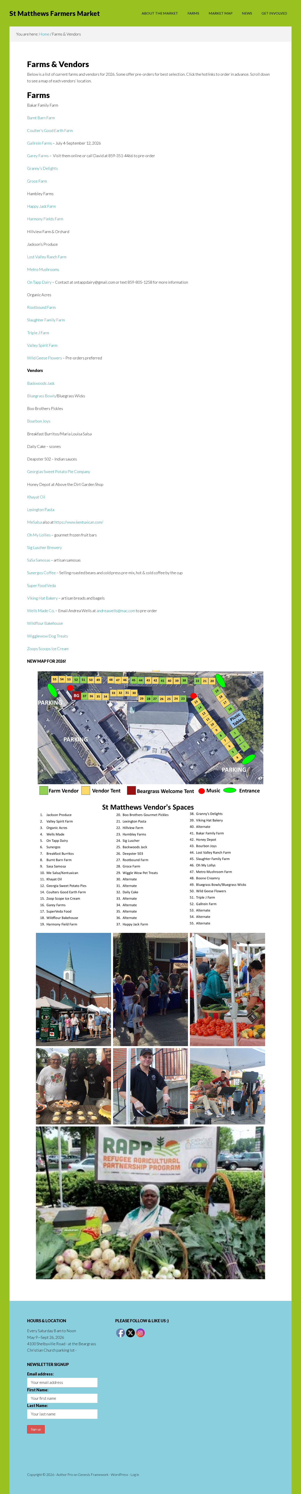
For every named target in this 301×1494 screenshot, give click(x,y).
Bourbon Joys (38, 421)
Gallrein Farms (39, 143)
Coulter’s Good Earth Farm (50, 130)
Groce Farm (37, 181)
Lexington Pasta (40, 509)
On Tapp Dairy (39, 282)
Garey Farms (38, 155)
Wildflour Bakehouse (45, 623)
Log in (134, 1474)
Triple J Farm (38, 332)
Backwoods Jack (40, 383)
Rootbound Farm (41, 307)
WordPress (119, 1474)
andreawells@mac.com (116, 610)
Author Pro (64, 1474)
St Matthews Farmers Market (54, 13)
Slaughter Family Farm (46, 319)
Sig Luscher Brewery (44, 547)
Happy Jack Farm (41, 206)
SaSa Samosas (38, 560)
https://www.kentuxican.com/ (78, 522)
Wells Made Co (40, 610)
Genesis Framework (93, 1474)
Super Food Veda (41, 585)
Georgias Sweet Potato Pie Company (58, 471)
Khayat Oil (36, 496)
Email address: (40, 1373)
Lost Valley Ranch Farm (46, 256)
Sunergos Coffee (41, 572)
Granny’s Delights (42, 168)
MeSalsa (34, 522)
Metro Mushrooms (43, 269)
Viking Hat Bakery (42, 598)
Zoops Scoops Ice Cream (48, 648)
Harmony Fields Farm (45, 218)
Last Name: (37, 1405)
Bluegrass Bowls (41, 395)
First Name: (37, 1389)
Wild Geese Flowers (44, 357)
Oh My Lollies (39, 534)
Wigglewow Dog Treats (47, 636)
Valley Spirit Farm (42, 345)
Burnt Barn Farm (41, 117)
